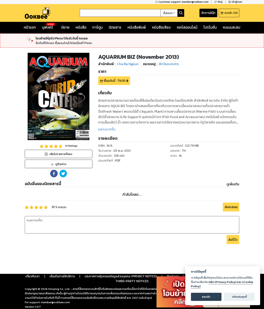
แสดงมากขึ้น (106, 129)
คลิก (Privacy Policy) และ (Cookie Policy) (222, 284)
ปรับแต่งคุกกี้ (239, 297)
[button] (54, 173)
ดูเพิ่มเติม (233, 184)
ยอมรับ (206, 297)
